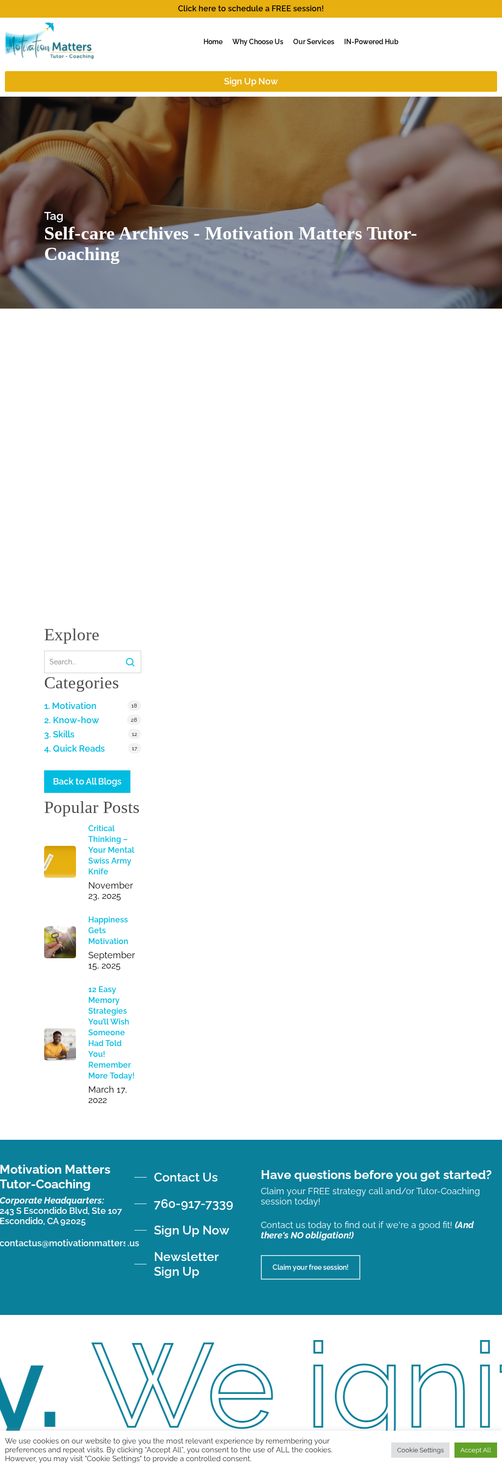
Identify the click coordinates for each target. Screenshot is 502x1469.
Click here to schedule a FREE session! (251, 8)
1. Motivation (70, 706)
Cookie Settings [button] (420, 1450)
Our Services (313, 42)
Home (213, 42)
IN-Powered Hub (371, 42)
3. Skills (59, 734)
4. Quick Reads (74, 748)
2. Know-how (71, 720)
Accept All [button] (475, 1450)
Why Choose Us (257, 42)
